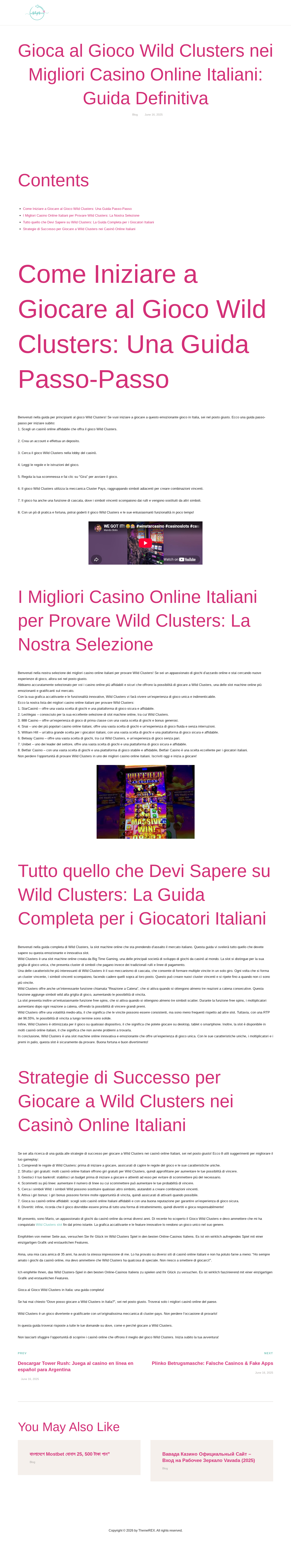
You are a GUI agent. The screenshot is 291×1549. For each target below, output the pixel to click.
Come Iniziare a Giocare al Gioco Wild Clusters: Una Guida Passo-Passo (77, 209)
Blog (135, 114)
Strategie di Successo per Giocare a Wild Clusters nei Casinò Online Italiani (79, 229)
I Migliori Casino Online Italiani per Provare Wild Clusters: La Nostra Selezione (81, 215)
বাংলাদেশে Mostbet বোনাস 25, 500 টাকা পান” (70, 1454)
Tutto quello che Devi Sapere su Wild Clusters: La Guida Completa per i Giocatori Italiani (88, 222)
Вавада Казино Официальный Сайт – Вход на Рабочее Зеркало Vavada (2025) (208, 1457)
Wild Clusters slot (49, 1225)
